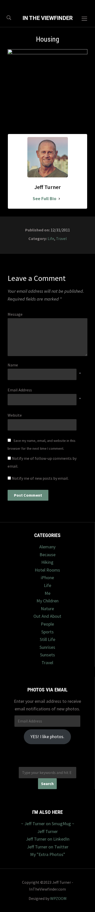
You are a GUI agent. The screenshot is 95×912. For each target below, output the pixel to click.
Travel (61, 238)
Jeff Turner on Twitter (47, 847)
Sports (47, 632)
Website (15, 415)
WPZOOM (58, 898)
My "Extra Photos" (47, 854)
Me (47, 593)
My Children (47, 601)
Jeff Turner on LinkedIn (47, 839)
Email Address (20, 389)
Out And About (47, 616)
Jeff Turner (47, 831)
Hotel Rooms (47, 570)
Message (15, 314)
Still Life (47, 639)
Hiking (47, 562)
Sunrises (47, 647)
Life (51, 238)
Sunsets (47, 655)
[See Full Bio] (59, 199)
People (47, 624)
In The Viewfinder (48, 18)
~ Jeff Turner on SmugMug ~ (47, 823)
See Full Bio (44, 198)
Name (13, 364)
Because (47, 554)
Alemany (47, 547)
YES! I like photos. (47, 736)
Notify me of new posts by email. (40, 478)
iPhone (47, 577)
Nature (47, 608)
